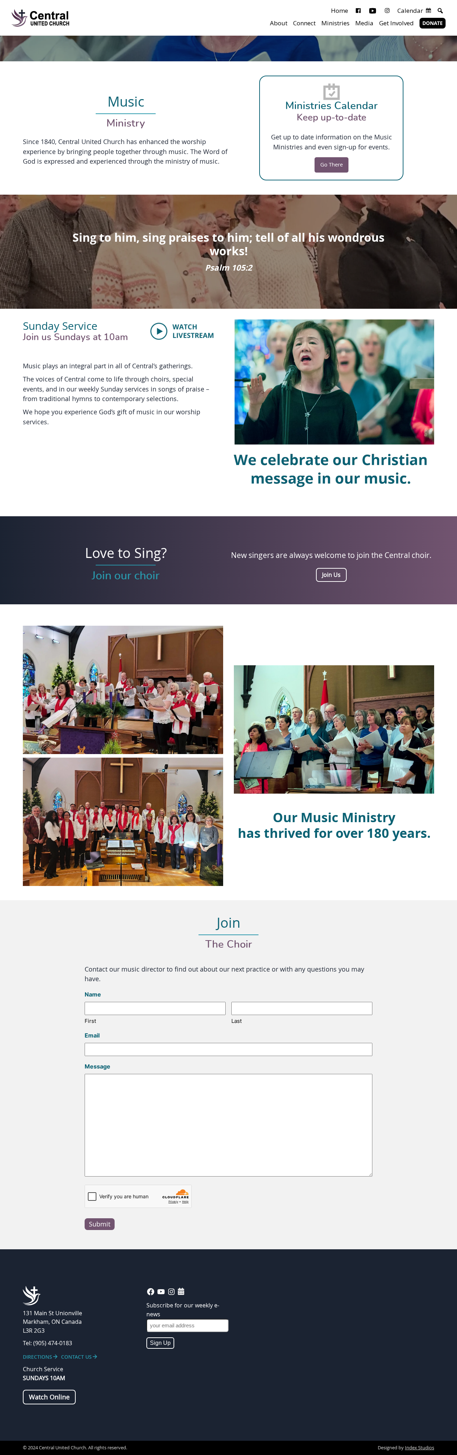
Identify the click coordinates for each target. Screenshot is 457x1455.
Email (92, 1035)
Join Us (331, 575)
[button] (440, 10)
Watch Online (49, 1397)
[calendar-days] (181, 1291)
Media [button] (364, 23)
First (90, 1021)
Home (339, 10)
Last (236, 1021)
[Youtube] (373, 11)
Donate (432, 23)
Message (97, 1066)
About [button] (278, 23)
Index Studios (419, 1448)
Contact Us (76, 1356)
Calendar (410, 10)
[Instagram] (387, 11)
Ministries (335, 23)
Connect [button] (304, 23)
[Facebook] (358, 11)
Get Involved (396, 23)
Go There (331, 164)
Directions (37, 1356)
